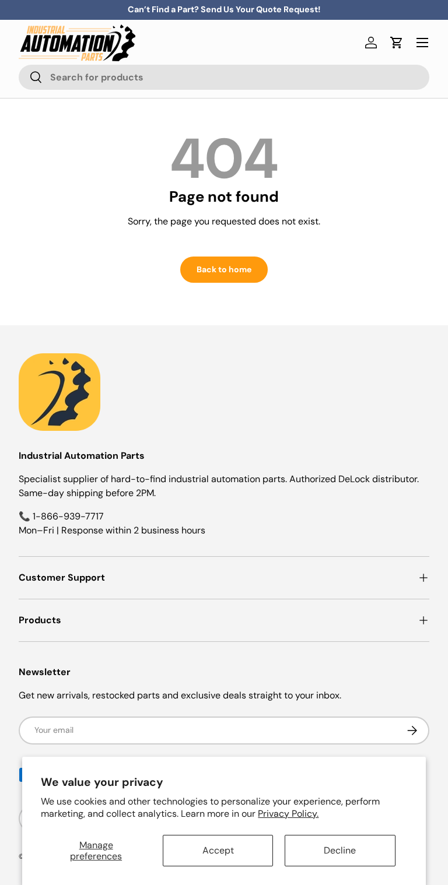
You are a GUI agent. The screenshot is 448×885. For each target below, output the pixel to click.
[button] (397, 42)
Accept (218, 850)
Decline (340, 850)
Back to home (224, 269)
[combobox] (224, 77)
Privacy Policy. (288, 813)
